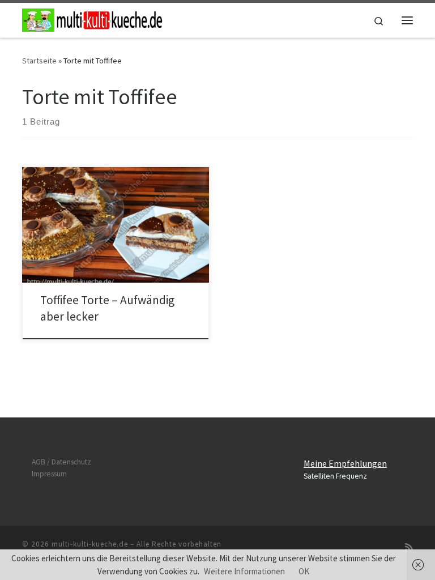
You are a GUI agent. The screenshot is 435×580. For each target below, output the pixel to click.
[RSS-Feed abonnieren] (409, 547)
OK (303, 571)
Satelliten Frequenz (335, 476)
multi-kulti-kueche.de (90, 544)
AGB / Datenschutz (61, 462)
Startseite (39, 61)
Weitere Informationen (244, 571)
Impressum (49, 474)
